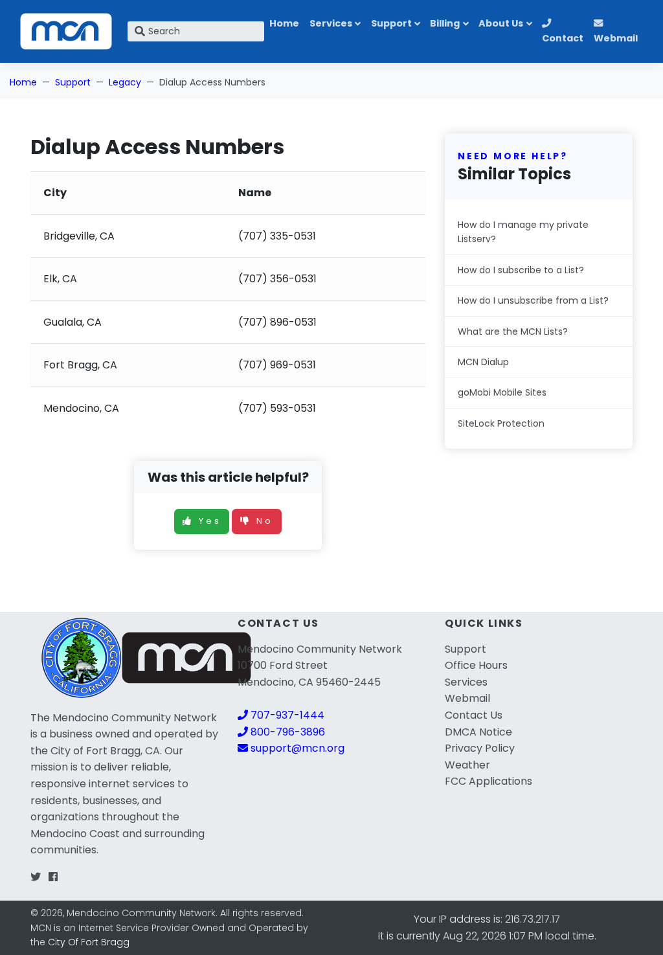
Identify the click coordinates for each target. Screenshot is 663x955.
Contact (562, 38)
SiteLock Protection (501, 423)
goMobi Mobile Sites (502, 392)
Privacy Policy (480, 748)
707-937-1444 (286, 715)
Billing (445, 23)
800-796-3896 (286, 732)
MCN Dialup (483, 361)
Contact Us (473, 715)
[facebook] (53, 877)
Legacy (125, 82)
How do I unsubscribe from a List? (533, 300)
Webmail (616, 38)
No (264, 520)
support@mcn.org (296, 748)
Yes (210, 520)
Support (391, 23)
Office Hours (476, 665)
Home (284, 23)
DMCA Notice (478, 732)
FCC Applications (488, 781)
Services (330, 23)
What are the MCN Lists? (513, 331)
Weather (467, 765)
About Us (500, 23)
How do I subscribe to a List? (521, 270)
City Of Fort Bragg (88, 942)
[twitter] (35, 877)
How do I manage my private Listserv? (523, 231)
